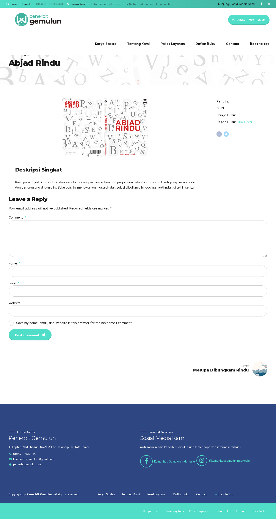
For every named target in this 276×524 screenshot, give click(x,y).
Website (15, 302)
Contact (232, 43)
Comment (17, 217)
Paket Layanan (173, 43)
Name (14, 263)
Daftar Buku (205, 43)
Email (14, 282)
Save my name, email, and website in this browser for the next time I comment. (74, 322)
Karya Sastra (105, 43)
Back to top (260, 43)
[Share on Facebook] (219, 134)
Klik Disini (245, 121)
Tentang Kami (138, 43)
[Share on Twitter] (226, 134)
